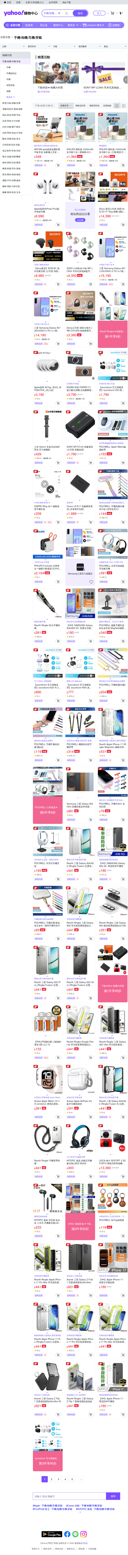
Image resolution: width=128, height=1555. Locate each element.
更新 (85, 1543)
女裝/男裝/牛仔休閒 (11, 120)
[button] (35, 80)
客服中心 (36, 1548)
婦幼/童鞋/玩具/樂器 (11, 162)
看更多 (71, 25)
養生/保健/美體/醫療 (11, 156)
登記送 (43, 25)
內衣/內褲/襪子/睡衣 (11, 126)
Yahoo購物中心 (21, 13)
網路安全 (71, 1548)
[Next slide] (61, 127)
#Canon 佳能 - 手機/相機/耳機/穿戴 (84, 1505)
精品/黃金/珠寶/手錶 (11, 114)
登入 (99, 13)
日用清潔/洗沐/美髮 (11, 144)
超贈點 (116, 25)
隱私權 (82, 1548)
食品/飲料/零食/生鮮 (11, 150)
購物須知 (59, 1548)
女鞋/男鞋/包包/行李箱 (12, 132)
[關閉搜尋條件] (59, 13)
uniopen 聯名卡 (95, 25)
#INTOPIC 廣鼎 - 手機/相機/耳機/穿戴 (95, 1509)
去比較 (80, 220)
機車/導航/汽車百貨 (11, 186)
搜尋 (113, 1496)
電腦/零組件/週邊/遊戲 (12, 108)
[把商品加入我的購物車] (58, 165)
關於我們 (47, 1548)
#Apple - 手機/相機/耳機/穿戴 (47, 1505)
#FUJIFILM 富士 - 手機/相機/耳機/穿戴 (52, 1509)
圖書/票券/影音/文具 (11, 192)
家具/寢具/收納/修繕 (11, 174)
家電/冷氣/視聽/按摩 (11, 102)
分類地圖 (92, 1548)
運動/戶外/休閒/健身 (11, 180)
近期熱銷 (107, 105)
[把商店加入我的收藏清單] (91, 582)
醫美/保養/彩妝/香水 (11, 138)
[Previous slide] (35, 127)
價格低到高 (80, 105)
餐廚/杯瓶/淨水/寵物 (11, 168)
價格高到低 (94, 105)
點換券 (29, 25)
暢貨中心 (58, 25)
